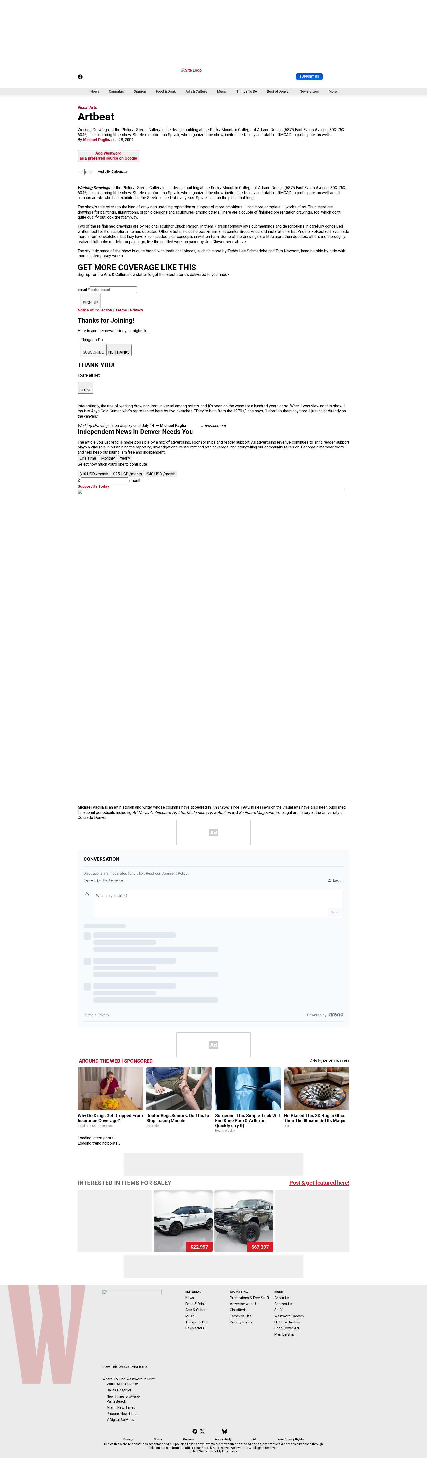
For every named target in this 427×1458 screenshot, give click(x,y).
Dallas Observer (119, 1390)
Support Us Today (93, 486)
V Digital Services (120, 1420)
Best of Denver (278, 91)
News (94, 91)
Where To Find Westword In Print (128, 1379)
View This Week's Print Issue (124, 1367)
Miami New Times (121, 1407)
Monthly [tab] (108, 458)
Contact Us (283, 1304)
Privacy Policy (241, 1322)
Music (222, 91)
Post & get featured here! (319, 1183)
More (333, 91)
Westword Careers (289, 1316)
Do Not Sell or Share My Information (214, 1451)
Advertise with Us (243, 1304)
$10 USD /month (94, 474)
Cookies (188, 1439)
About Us (281, 1298)
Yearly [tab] (125, 458)
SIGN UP (90, 302)
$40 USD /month (161, 474)
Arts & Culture (196, 91)
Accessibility (223, 1439)
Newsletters (309, 91)
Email (84, 289)
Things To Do (246, 91)
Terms (121, 310)
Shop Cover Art (286, 1328)
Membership (284, 1334)
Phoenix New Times (122, 1414)
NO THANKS (119, 352)
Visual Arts (87, 107)
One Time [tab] (88, 458)
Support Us (309, 76)
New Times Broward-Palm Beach (123, 1398)
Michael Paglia (96, 139)
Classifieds (238, 1310)
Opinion (140, 91)
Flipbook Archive (287, 1322)
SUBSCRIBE (93, 352)
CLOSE (85, 390)
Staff (278, 1310)
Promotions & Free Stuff (249, 1298)
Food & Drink (166, 91)
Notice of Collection (95, 310)
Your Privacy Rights (291, 1439)
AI (254, 1439)
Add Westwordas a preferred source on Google (108, 156)
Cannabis (116, 91)
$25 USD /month (127, 474)
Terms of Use (241, 1316)
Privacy (136, 310)
